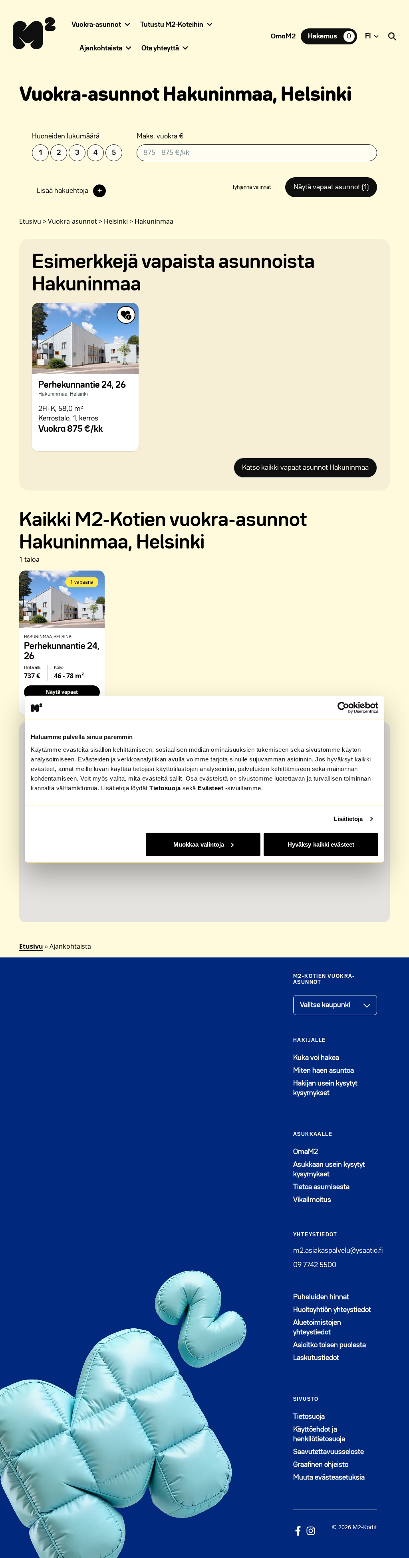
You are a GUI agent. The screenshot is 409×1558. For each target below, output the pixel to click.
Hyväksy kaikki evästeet (321, 844)
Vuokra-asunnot (96, 25)
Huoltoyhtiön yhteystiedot (332, 1310)
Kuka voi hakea (316, 1058)
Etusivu (31, 946)
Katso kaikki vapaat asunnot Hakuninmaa (305, 468)
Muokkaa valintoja (198, 844)
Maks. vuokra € (160, 136)
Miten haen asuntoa (323, 1070)
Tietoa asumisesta (321, 1187)
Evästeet (210, 787)
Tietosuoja (165, 787)
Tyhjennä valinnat (251, 187)
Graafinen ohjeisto (320, 1465)
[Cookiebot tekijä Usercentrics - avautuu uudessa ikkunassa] (343, 708)
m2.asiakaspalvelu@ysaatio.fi (338, 1251)
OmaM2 (283, 36)
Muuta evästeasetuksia (329, 1477)
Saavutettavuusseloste (328, 1452)
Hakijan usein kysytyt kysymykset (325, 1088)
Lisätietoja (348, 818)
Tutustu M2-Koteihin (171, 25)
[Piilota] (127, 24)
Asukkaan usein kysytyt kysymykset (329, 1169)
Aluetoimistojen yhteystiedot (317, 1328)
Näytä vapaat (62, 692)
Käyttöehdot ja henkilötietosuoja (319, 1434)
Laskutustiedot (316, 1358)
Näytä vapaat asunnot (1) (331, 187)
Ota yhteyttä (160, 48)
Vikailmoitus (312, 1200)
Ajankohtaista (100, 48)
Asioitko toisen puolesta (329, 1345)
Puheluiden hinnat (321, 1297)
